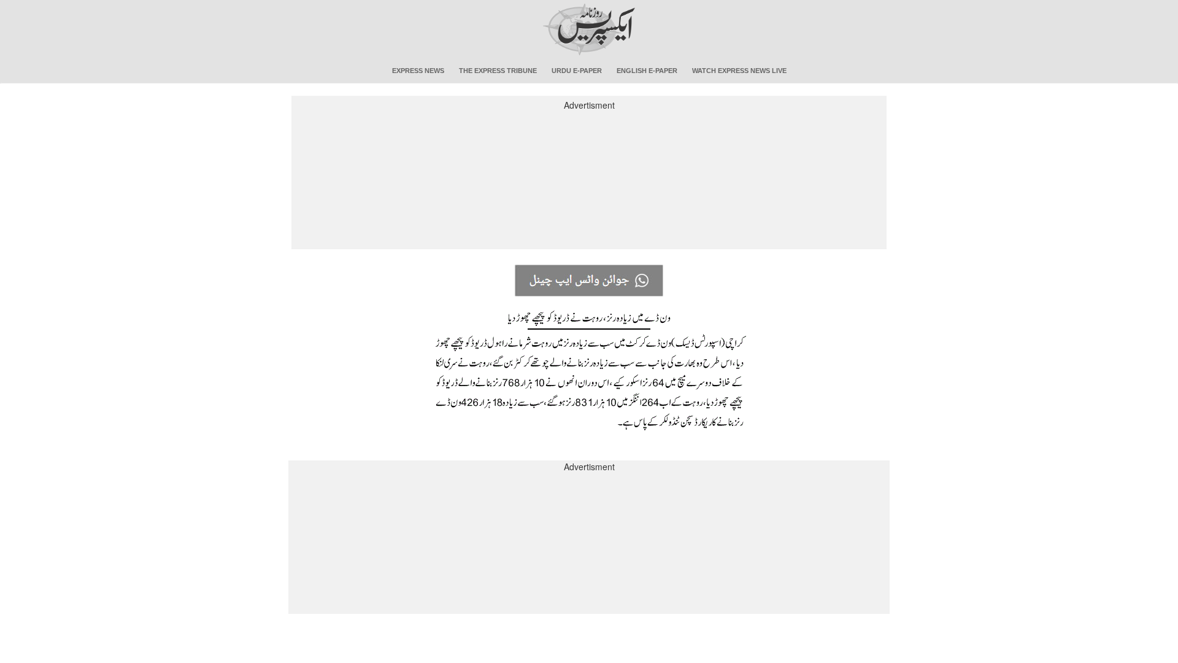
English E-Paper (647, 70)
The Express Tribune (498, 70)
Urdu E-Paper (577, 70)
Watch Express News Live (739, 70)
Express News (418, 70)
